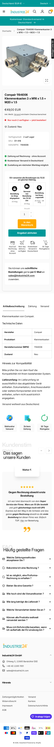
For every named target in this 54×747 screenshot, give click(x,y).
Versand (17, 114)
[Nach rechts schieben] (49, 61)
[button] (4, 11)
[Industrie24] (15, 647)
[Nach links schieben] (5, 61)
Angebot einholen (27, 232)
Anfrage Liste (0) (52, 49)
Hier (22, 520)
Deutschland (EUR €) (12, 3)
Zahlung (32, 306)
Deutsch (44, 3)
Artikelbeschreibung (13, 306)
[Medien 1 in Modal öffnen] (27, 61)
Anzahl (27, 208)
